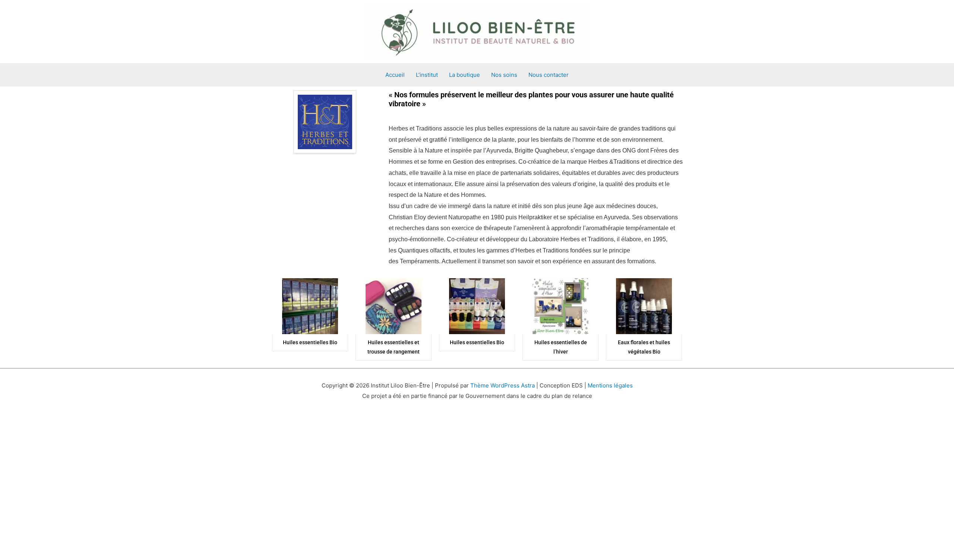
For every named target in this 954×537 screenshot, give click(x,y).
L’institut (427, 74)
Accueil (395, 74)
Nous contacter (548, 74)
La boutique (464, 74)
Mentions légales (610, 385)
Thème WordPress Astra (502, 385)
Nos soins (504, 74)
